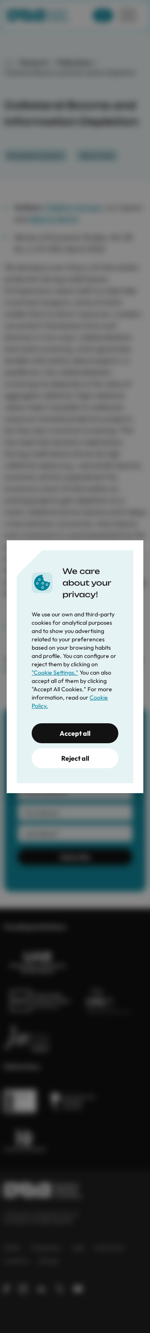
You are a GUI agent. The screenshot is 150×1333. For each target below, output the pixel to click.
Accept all (75, 733)
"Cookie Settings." (55, 672)
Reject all (75, 758)
